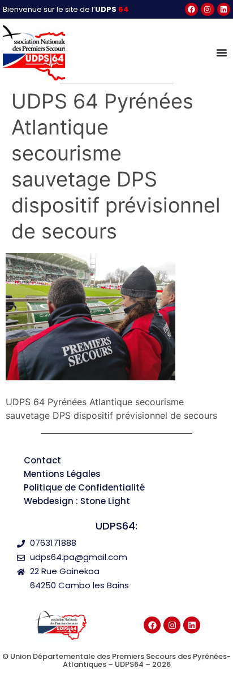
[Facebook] (191, 9)
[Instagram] (207, 9)
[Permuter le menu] (221, 52)
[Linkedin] (223, 9)
